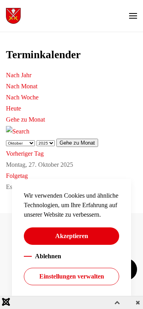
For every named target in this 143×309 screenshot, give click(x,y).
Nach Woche (22, 97)
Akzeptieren (71, 236)
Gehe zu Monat (25, 119)
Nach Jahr (18, 75)
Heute (13, 108)
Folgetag (17, 175)
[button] (133, 16)
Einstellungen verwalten (71, 276)
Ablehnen (48, 256)
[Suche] (17, 130)
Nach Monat (21, 86)
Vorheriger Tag (25, 153)
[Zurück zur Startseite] (13, 16)
